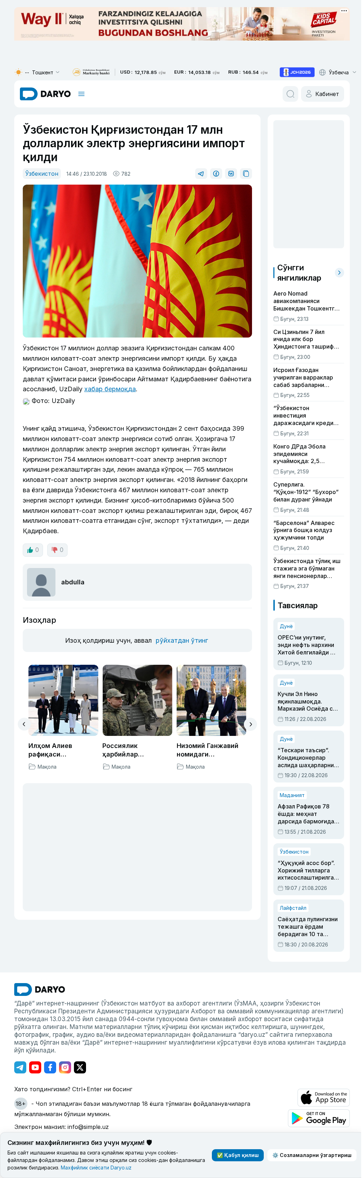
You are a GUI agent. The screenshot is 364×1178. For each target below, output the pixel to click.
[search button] (290, 94)
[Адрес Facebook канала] (50, 1067)
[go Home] (39, 989)
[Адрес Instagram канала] (65, 1067)
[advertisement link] (297, 72)
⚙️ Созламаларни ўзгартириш (312, 1155)
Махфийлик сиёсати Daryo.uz (96, 1167)
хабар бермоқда (110, 389)
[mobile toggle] (81, 94)
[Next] (250, 724)
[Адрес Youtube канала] (35, 1067)
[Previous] (24, 724)
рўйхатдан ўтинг (182, 640)
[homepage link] (45, 93)
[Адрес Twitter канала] (80, 1067)
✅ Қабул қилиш (238, 1155)
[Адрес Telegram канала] (20, 1067)
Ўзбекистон (41, 173)
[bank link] (91, 72)
